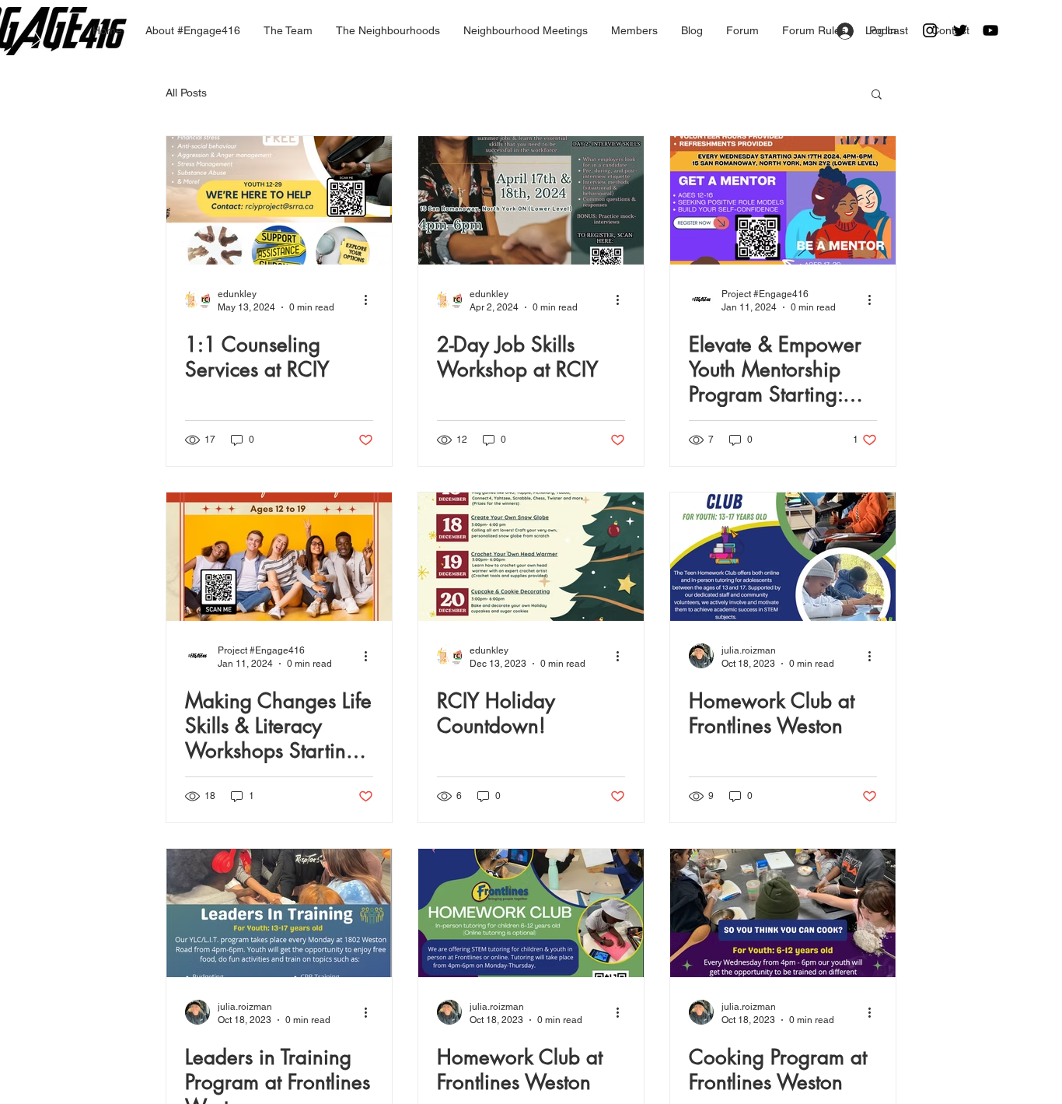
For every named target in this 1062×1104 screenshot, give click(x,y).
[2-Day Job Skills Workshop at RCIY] (531, 200)
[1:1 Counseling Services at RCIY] (279, 200)
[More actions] (371, 299)
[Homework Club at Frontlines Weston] (783, 556)
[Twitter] (960, 30)
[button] (876, 95)
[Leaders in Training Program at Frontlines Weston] (279, 913)
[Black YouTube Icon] (990, 30)
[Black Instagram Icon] (930, 30)
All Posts (186, 92)
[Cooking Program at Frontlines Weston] (783, 913)
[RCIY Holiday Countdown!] (531, 556)
